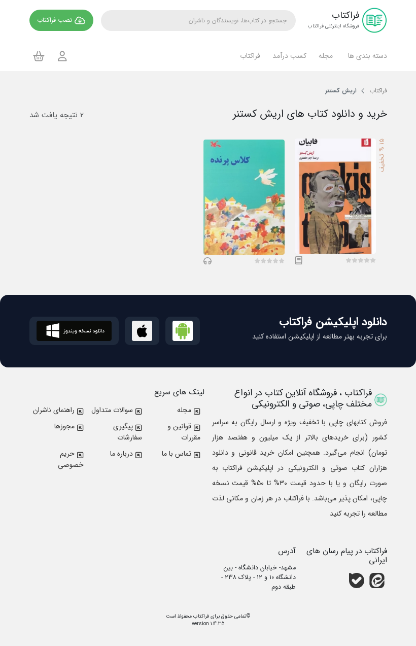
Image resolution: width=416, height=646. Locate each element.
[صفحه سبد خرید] (38, 56)
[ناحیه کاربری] (62, 56)
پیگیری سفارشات (127, 432)
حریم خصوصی (71, 459)
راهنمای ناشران (54, 410)
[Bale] (356, 580)
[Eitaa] (377, 580)
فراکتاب (200, 616)
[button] (366, 55)
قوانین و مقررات (183, 432)
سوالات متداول (112, 410)
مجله (184, 410)
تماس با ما (176, 453)
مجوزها (64, 426)
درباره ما (121, 453)
